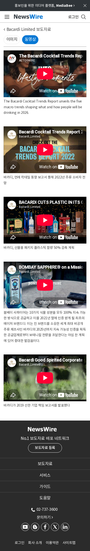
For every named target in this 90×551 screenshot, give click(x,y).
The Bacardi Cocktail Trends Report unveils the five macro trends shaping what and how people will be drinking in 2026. (43, 107)
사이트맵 (69, 542)
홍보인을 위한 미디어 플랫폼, (45, 5)
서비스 (45, 475)
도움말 (45, 498)
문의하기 (45, 517)
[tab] (45, 463)
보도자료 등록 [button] (45, 447)
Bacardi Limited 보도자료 (28, 29)
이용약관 (52, 542)
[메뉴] (6, 17)
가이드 (45, 486)
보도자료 (45, 463)
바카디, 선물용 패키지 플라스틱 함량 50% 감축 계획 (39, 247)
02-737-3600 (47, 509)
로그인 (19, 542)
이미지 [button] (12, 39)
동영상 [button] (30, 39)
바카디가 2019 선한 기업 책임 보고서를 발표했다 (37, 405)
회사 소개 (35, 542)
